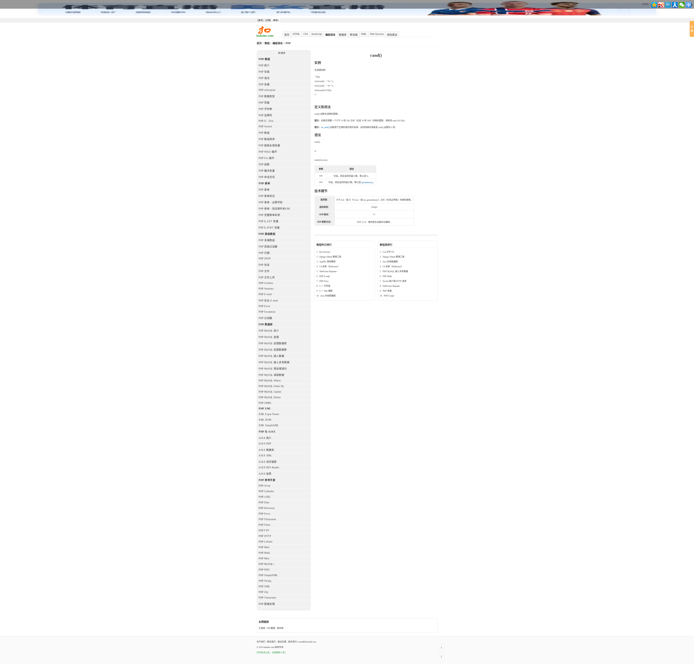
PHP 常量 (264, 102)
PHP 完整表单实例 (269, 215)
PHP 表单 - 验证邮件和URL (275, 208)
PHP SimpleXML (268, 575)
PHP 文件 (264, 271)
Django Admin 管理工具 (330, 257)
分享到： (646, 4)
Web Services (377, 34)
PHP (288, 43)
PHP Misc (264, 558)
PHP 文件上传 (267, 277)
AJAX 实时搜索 (268, 461)
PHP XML (264, 586)
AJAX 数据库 (266, 450)
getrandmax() (367, 182)
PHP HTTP (265, 536)
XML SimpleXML (269, 425)
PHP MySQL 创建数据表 (273, 349)
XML (364, 34)
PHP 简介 (264, 65)
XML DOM (265, 419)
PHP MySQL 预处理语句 (273, 368)
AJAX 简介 (265, 438)
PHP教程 (271, 628)
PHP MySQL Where (270, 380)
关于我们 (261, 642)
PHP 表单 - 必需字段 (271, 202)
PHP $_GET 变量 (268, 221)
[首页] (260, 20)
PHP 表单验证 (267, 196)
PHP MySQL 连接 (269, 337)
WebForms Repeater (328, 271)
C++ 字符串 (324, 286)
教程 (267, 43)
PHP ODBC (265, 403)
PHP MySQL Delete (270, 397)
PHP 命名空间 (267, 177)
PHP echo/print (267, 90)
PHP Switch (265, 126)
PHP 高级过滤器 (268, 246)
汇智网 (262, 628)
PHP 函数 (264, 164)
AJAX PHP (265, 443)
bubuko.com (269, 647)
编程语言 (330, 34)
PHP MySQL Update (270, 391)
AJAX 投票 (265, 473)
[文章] (268, 20)
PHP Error (264, 306)
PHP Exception (267, 311)
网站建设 (392, 34)
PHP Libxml (265, 541)
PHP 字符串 (265, 109)
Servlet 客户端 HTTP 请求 (394, 281)
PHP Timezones (267, 597)
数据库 (342, 34)
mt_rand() (325, 127)
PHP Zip (263, 592)
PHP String (265, 580)
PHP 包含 (264, 264)
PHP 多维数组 (267, 240)
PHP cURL (265, 497)
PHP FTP (264, 530)
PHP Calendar (266, 491)
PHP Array (265, 485)
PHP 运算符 (265, 115)
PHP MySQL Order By (271, 386)
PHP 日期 (264, 253)
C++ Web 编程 (326, 291)
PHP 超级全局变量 (269, 145)
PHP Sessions (266, 288)
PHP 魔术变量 (267, 170)
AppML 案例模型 (327, 261)
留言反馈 (282, 642)
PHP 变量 (264, 84)
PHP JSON (265, 258)
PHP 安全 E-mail (268, 300)
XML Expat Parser (269, 414)
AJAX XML (265, 455)
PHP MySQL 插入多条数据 (274, 362)
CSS (305, 34)
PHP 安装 (264, 71)
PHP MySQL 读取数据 (271, 375)
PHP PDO (264, 569)
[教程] (276, 20)
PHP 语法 (264, 78)
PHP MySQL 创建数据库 (273, 343)
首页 (286, 34)
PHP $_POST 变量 (269, 227)
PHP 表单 (264, 189)
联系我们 (271, 642)
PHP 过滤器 (265, 318)
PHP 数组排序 (267, 139)
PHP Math (264, 552)
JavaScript (316, 34)
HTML (296, 34)
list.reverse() (324, 252)
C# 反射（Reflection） (329, 266)
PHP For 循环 (266, 158)
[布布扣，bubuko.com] (265, 36)
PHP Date (264, 502)
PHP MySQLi (266, 564)
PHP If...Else (266, 121)
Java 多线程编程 (328, 296)
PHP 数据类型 (267, 96)
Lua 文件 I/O (388, 252)
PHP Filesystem (267, 519)
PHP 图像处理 (267, 604)
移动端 (353, 34)
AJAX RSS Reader (269, 467)
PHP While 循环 (268, 151)
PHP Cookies (266, 283)
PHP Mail (264, 547)
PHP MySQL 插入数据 (271, 356)
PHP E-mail (265, 294)
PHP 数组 (264, 132)
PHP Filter (264, 525)
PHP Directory (267, 508)
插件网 (280, 628)
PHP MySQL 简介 (269, 330)
